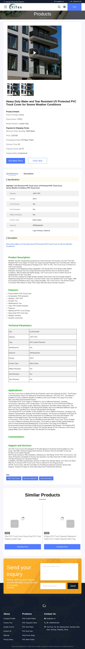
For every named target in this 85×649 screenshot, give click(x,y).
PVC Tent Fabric (28, 627)
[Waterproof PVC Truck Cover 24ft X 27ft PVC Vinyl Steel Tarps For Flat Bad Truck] (62, 518)
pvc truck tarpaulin (30, 478)
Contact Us (7, 631)
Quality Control (9, 627)
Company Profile (9, 618)
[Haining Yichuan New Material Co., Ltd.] (15, 7)
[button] (15, 524)
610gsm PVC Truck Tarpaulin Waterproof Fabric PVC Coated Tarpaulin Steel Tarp (21, 537)
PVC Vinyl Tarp (27, 631)
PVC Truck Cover (14, 478)
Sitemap (6, 635)
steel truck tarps (46, 478)
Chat (74, 7)
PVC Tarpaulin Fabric (29, 623)
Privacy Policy (8, 639)
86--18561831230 (75, 1)
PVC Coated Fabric (29, 618)
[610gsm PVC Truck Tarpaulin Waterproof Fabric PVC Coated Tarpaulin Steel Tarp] (23, 518)
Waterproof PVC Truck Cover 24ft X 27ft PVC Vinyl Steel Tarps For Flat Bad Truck (61, 537)
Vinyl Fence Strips (28, 635)
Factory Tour (8, 623)
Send (72, 586)
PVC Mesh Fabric (28, 639)
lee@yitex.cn (60, 1)
